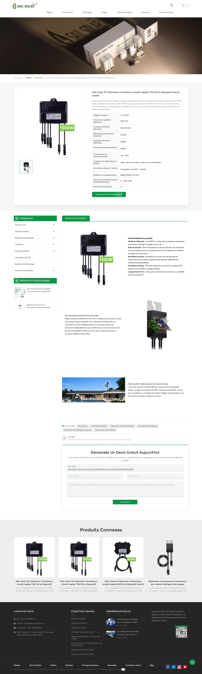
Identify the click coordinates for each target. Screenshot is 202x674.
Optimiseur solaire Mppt (105, 430)
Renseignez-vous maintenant (108, 194)
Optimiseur (38, 78)
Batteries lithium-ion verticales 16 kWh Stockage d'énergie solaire (38, 306)
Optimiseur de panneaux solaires (77, 430)
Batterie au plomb (78, 628)
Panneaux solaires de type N (82, 632)
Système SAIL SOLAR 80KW (82, 654)
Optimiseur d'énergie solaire (122, 426)
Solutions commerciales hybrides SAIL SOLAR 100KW (86, 644)
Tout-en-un (20, 225)
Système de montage (24, 264)
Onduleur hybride (78, 619)
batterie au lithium (79, 623)
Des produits (67, 12)
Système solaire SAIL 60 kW (82, 650)
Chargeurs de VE (22, 257)
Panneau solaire (22, 251)
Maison (50, 12)
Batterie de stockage (24, 238)
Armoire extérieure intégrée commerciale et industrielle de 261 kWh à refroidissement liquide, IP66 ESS (39, 290)
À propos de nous (124, 12)
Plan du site (64, 669)
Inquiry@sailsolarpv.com (34, 623)
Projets (105, 12)
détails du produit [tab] (76, 218)
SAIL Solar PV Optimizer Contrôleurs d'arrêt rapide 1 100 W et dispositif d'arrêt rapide (78, 583)
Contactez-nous (166, 12)
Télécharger (87, 12)
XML (72, 669)
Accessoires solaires (24, 270)
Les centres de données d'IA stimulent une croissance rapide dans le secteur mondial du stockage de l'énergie (128, 633)
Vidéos (53, 665)
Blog (152, 665)
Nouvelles (146, 12)
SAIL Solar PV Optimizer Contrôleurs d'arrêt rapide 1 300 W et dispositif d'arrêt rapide (100, 469)
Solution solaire (22, 231)
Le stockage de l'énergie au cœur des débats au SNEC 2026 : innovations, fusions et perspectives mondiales (128, 621)
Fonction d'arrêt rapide (147, 426)
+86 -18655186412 (27, 619)
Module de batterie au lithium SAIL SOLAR (85, 637)
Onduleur (19, 244)
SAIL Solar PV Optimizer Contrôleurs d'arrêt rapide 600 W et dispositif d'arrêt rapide (123, 583)
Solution (69, 665)
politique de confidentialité (87, 669)
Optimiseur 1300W (99, 426)
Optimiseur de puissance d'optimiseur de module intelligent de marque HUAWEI (167, 583)
